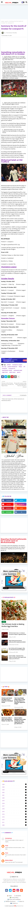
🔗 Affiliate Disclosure (9, 901)
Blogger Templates (17, 908)
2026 (14, 784)
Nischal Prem (20, 906)
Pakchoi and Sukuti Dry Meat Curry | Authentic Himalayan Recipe (7, 700)
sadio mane (12, 372)
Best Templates (18, 910)
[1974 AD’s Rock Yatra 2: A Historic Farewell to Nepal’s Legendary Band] (5, 635)
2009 (14, 825)
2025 (14, 787)
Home (2, 21)
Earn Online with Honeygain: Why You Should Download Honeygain (17, 648)
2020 (14, 798)
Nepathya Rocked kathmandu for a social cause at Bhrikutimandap (13, 540)
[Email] (15, 376)
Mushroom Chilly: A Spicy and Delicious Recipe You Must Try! (7, 719)
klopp (20, 366)
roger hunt (5, 372)
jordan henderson (12, 366)
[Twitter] (5, 376)
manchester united (7, 370)
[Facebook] (2, 376)
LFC (24, 366)
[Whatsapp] (9, 376)
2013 (14, 817)
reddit (21, 508)
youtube (9, 504)
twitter (21, 500)
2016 (14, 808)
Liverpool (4, 368)
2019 (14, 800)
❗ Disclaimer (17, 895)
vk (21, 512)
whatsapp (8, 512)
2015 (14, 811)
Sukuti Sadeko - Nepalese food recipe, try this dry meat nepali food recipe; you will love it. (17, 657)
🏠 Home (9, 895)
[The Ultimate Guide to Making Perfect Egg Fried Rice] (14, 610)
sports (6, 21)
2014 (14, 814)
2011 (14, 822)
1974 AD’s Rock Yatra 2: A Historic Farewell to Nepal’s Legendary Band (17, 633)
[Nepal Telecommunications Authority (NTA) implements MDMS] (5, 642)
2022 (14, 792)
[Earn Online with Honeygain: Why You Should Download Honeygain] (5, 650)
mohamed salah (18, 370)
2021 (14, 795)
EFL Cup (4, 366)
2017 (14, 806)
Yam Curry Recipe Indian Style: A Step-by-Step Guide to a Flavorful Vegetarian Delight (19, 700)
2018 (14, 803)
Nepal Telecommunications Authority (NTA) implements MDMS (17, 641)
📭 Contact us (14, 903)
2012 (14, 819)
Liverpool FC (12, 368)
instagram (21, 504)
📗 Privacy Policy (14, 897)
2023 (14, 789)
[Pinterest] (12, 376)
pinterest (8, 508)
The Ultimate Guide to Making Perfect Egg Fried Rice (13, 625)
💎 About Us (21, 901)
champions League (17, 364)
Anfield (9, 364)
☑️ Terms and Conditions (14, 899)
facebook (8, 500)
